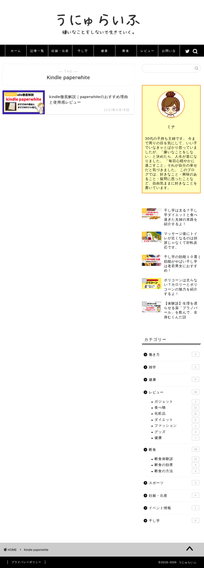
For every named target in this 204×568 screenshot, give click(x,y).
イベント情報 (172, 508)
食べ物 (175, 407)
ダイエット (175, 420)
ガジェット (175, 401)
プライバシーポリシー (26, 562)
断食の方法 (175, 471)
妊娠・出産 (60, 51)
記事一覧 (37, 51)
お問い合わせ (169, 53)
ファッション (175, 425)
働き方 (172, 354)
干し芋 (83, 51)
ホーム (16, 51)
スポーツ (172, 483)
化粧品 (175, 413)
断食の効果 (175, 465)
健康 (104, 51)
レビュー (147, 51)
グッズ (175, 432)
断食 (125, 51)
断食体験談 (175, 459)
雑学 (172, 367)
